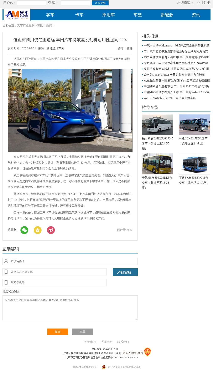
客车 (50, 15)
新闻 (49, 25)
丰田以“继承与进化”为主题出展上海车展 (170, 98)
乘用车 (108, 15)
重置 (82, 331)
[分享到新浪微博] (51, 230)
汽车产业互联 (26, 25)
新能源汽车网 (55, 48)
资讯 (196, 15)
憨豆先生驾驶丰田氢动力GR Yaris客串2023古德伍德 (177, 80)
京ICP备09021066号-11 (85, 366)
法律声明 (106, 342)
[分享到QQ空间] (37, 230)
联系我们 (123, 342)
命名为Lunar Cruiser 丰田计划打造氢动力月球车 (174, 74)
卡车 (79, 15)
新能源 (167, 15)
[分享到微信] (24, 230)
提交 (58, 331)
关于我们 (90, 342)
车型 (138, 15)
